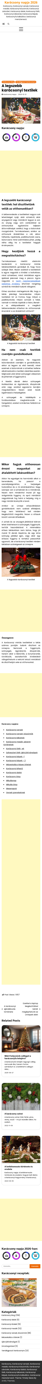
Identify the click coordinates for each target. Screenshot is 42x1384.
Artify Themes (8, 1380)
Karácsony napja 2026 (21, 2)
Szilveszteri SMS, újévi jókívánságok (22, 752)
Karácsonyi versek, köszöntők (19, 733)
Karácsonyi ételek (9, 1324)
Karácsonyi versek (14, 729)
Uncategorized (8, 1346)
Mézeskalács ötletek (10, 1337)
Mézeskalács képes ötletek (18, 764)
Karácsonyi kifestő (14, 768)
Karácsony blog (8, 82)
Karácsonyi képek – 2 (16, 760)
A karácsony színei (14, 1113)
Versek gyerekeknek (15, 792)
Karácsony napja (10, 94)
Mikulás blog (11, 784)
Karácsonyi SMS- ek (15, 748)
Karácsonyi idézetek (15, 737)
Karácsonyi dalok (14, 772)
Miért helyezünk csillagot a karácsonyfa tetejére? (18, 1057)
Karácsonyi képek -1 (15, 756)
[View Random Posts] (3, 24)
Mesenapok (11, 788)
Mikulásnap (11, 780)
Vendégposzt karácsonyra (25, 82)
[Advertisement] (21, 56)
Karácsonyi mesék (9, 1328)
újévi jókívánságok (9, 1342)
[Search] (8, 24)
